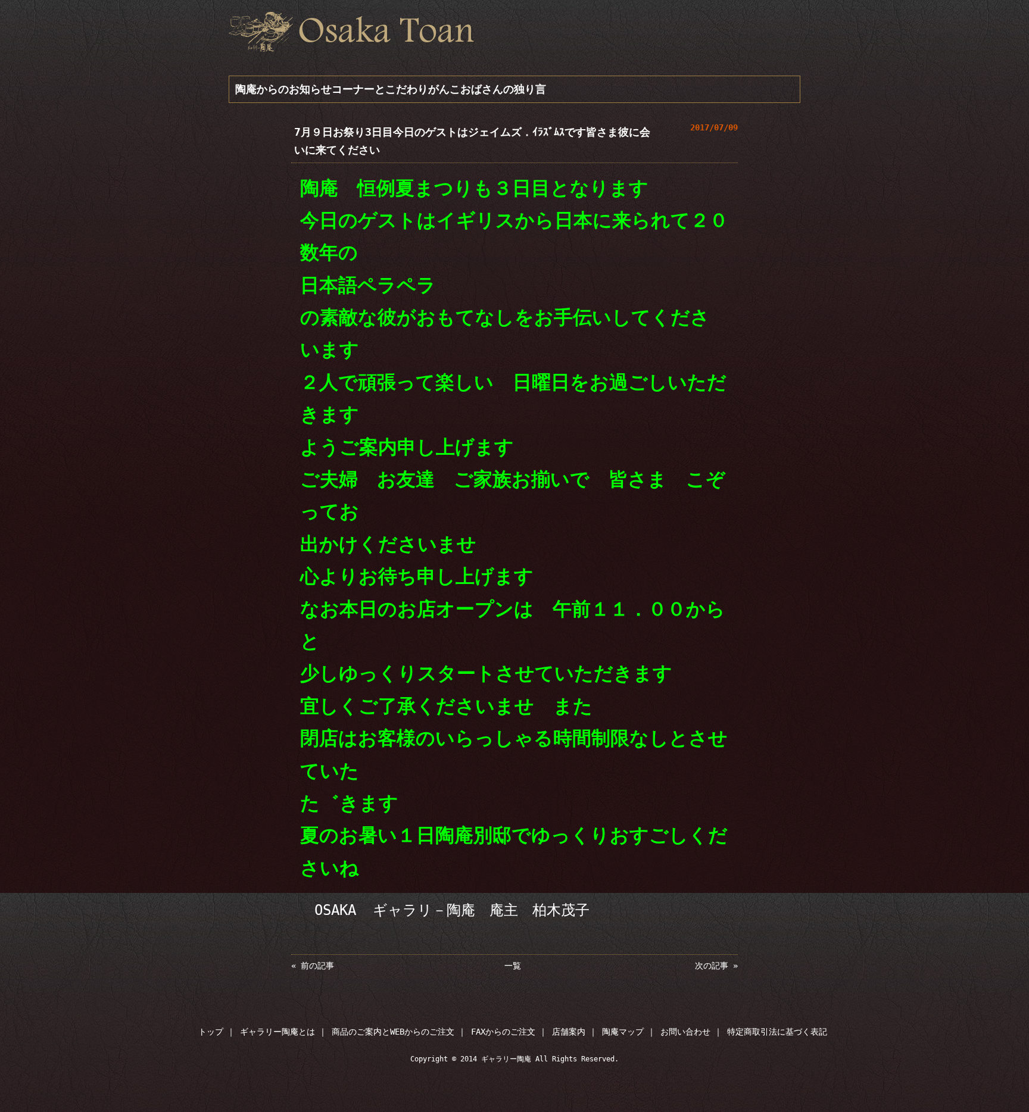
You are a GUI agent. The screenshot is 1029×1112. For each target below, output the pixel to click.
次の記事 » (716, 965)
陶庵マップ (623, 1031)
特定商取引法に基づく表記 (777, 1031)
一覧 (512, 965)
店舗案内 (568, 1031)
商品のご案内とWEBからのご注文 (393, 1031)
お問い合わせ (685, 1031)
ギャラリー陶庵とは (277, 1031)
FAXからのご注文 (503, 1031)
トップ (210, 1031)
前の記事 (317, 965)
